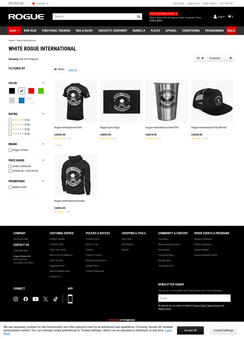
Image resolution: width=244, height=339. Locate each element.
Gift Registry (128, 244)
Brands (125, 249)
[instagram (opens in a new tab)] (15, 299)
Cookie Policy (92, 266)
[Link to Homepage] (27, 16)
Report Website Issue (60, 271)
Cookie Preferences (95, 271)
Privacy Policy (92, 239)
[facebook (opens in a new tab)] (25, 299)
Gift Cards (179, 3)
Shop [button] (12, 30)
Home (11, 40)
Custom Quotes (57, 239)
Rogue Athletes (201, 249)
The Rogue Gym (165, 266)
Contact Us (193, 3)
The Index (163, 239)
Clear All (72, 70)
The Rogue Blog (165, 255)
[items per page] (200, 58)
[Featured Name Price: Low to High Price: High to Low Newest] (220, 58)
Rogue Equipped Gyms (169, 244)
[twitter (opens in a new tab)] (45, 299)
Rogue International (26, 40)
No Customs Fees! (162, 13)
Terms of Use (92, 244)
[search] (97, 16)
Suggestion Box (57, 266)
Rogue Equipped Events (205, 255)
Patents (89, 249)
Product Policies (93, 255)
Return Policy (164, 309)
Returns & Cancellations (61, 255)
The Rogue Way (20, 239)
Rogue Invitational (203, 239)
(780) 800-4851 (20, 250)
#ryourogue (163, 249)
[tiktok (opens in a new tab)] (55, 299)
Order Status (210, 3)
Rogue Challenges (203, 244)
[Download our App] (70, 299)
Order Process (56, 260)
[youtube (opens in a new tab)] (35, 299)
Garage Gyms (164, 260)
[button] (138, 16)
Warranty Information (96, 260)
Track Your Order (58, 249)
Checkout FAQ (56, 244)
